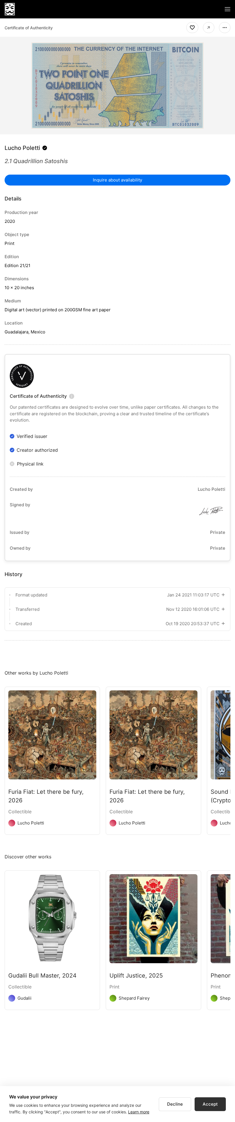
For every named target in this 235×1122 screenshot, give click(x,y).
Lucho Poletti (22, 147)
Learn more (138, 1111)
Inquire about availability (117, 180)
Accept (210, 1104)
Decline (175, 1104)
